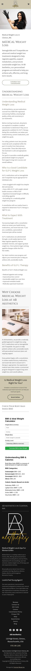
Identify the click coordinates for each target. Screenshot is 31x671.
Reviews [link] (15, 602)
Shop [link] (15, 616)
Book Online (15, 397)
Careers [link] (15, 609)
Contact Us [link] (15, 604)
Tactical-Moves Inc (19, 667)
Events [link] (15, 621)
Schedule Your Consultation (15, 82)
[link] (15, 4)
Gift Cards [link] (15, 607)
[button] (3, 4)
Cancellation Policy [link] (15, 612)
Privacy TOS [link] (15, 614)
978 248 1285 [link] (15, 645)
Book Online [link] (15, 619)
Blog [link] (15, 624)
